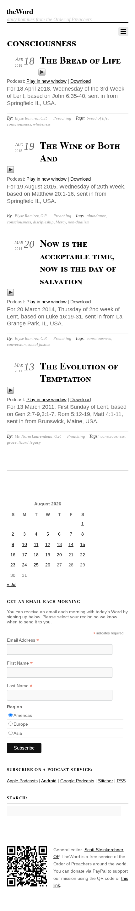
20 (59, 554)
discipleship (43, 222)
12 (47, 544)
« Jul (11, 584)
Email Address (23, 640)
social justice (39, 344)
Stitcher (105, 780)
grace (12, 442)
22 (82, 554)
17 (24, 554)
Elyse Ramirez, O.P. (31, 118)
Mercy (61, 222)
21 (70, 554)
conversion (16, 344)
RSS (121, 780)
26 (47, 564)
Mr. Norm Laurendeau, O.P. (38, 436)
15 (82, 544)
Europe (21, 724)
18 (36, 554)
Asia (18, 733)
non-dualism (78, 222)
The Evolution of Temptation (79, 372)
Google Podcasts (77, 780)
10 (24, 544)
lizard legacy (30, 442)
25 (36, 564)
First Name (20, 663)
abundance (96, 215)
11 (36, 544)
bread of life (97, 118)
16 (12, 554)
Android (49, 780)
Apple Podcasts (22, 780)
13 (59, 544)
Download (80, 81)
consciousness (19, 124)
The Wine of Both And (80, 151)
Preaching (62, 118)
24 (24, 564)
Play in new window (46, 81)
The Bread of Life (80, 60)
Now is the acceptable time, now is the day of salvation (78, 261)
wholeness (42, 124)
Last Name (19, 686)
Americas (23, 715)
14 (70, 544)
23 (12, 564)
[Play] (42, 74)
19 (47, 554)
